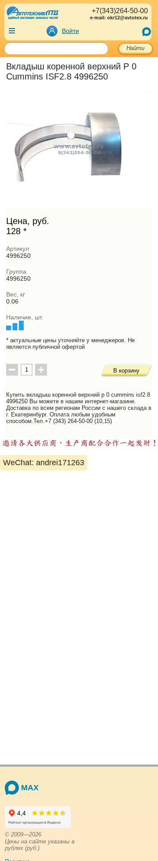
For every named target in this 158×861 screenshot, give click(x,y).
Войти (70, 30)
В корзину (126, 370)
